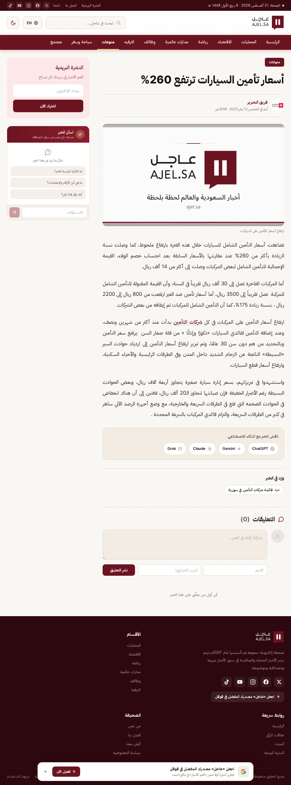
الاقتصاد (225, 41)
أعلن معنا (133, 743)
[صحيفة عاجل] (267, 22)
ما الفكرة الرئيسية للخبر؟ (68, 171)
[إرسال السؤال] (14, 212)
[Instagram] (28, 5)
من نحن (134, 725)
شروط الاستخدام (18, 776)
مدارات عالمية (176, 41)
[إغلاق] (45, 771)
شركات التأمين (187, 322)
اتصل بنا (71, 5)
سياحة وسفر (82, 41)
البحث (279, 743)
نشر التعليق (119, 570)
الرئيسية (273, 41)
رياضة (203, 41)
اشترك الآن (48, 105)
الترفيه (129, 41)
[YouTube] (19, 5)
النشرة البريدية (91, 5)
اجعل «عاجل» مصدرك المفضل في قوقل (247, 696)
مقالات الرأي (275, 735)
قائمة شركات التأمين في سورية (254, 489)
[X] (46, 5)
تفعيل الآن (66, 771)
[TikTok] (10, 5)
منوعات (108, 41)
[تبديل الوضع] (13, 23)
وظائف (149, 41)
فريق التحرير (258, 102)
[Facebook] (37, 5)
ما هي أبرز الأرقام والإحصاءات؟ (64, 183)
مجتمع (56, 41)
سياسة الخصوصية (127, 752)
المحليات (248, 41)
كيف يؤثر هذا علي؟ (71, 194)
